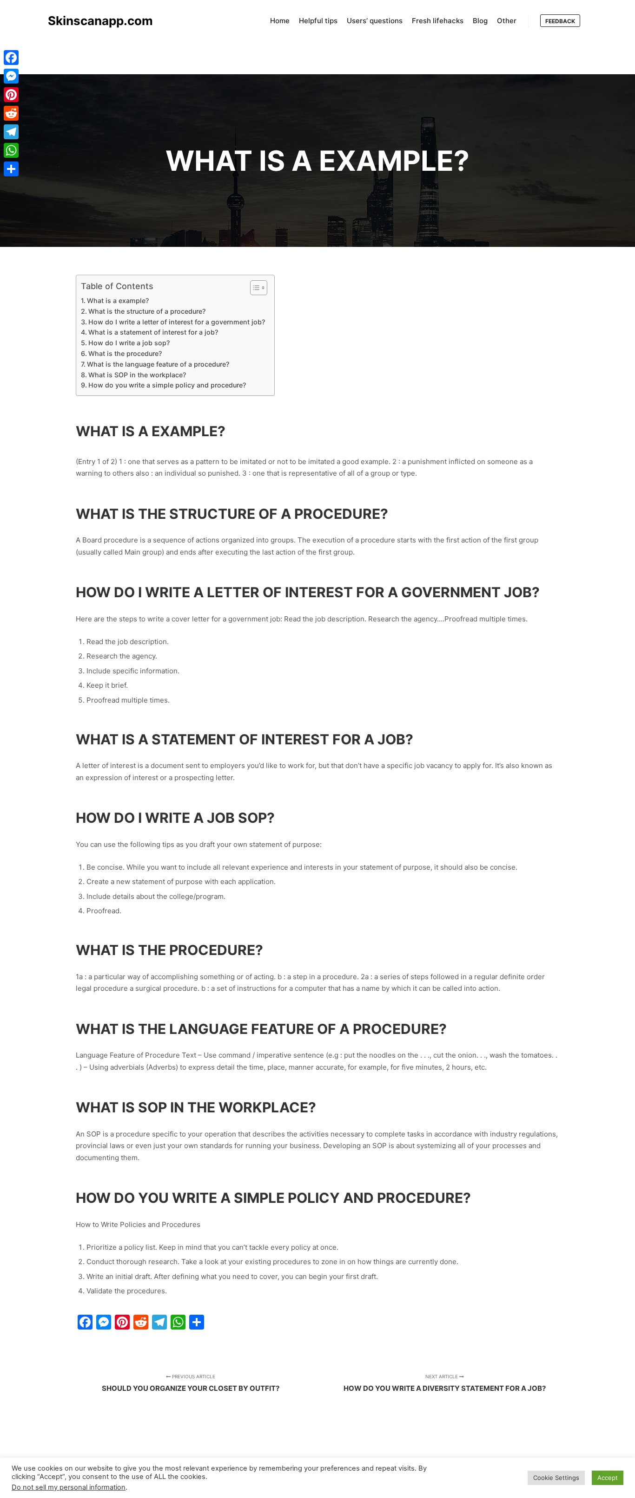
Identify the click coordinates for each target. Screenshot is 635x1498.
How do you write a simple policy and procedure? (167, 385)
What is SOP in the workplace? (137, 375)
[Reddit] (11, 113)
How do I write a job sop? (129, 343)
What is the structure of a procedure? (146, 311)
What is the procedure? (125, 353)
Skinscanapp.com (94, 20)
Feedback (560, 21)
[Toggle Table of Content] (254, 288)
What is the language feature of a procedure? (158, 364)
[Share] (11, 169)
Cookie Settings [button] (556, 1477)
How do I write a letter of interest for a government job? (176, 322)
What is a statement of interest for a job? (153, 332)
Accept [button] (607, 1477)
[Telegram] (11, 132)
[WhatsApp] (11, 150)
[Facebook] (11, 57)
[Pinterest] (11, 94)
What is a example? (118, 300)
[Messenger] (11, 76)
